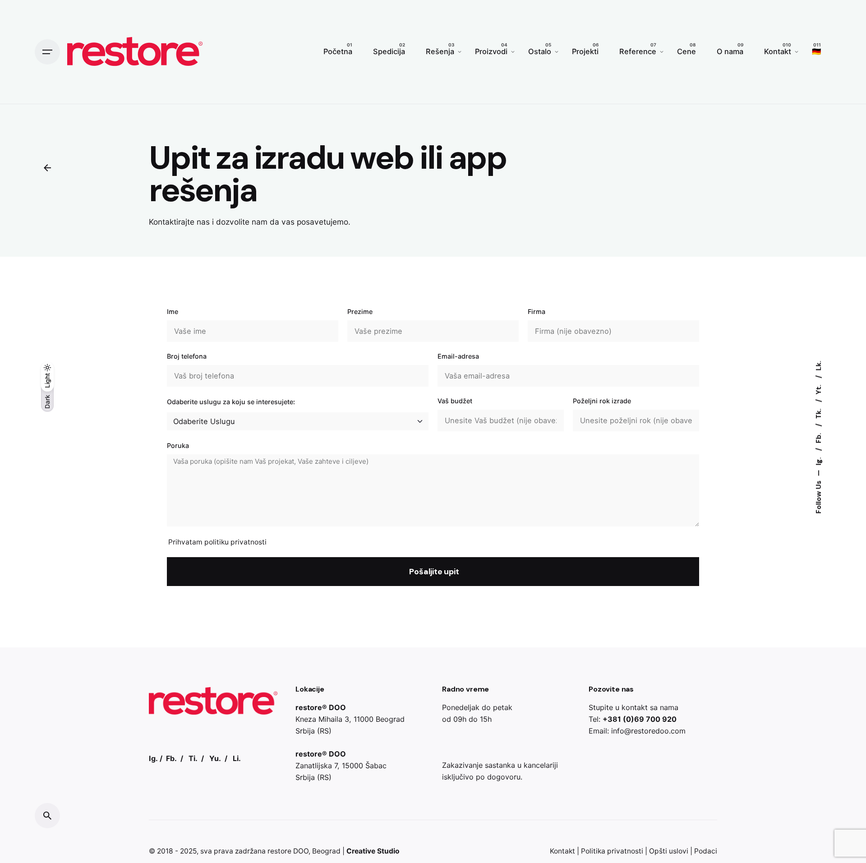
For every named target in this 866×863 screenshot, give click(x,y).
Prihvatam (217, 542)
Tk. (818, 412)
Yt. (818, 388)
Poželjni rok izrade (602, 401)
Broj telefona (187, 356)
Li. (237, 758)
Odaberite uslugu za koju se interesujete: (231, 402)
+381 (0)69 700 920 (640, 719)
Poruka (178, 445)
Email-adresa (458, 356)
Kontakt (562, 851)
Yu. (215, 758)
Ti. (193, 758)
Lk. (818, 365)
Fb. (818, 437)
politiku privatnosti (235, 542)
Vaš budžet (455, 401)
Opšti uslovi (668, 851)
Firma (536, 311)
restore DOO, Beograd (304, 851)
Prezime (360, 311)
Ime (172, 311)
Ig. (818, 460)
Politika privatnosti (612, 851)
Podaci (705, 851)
